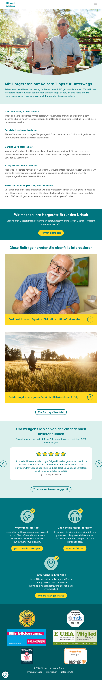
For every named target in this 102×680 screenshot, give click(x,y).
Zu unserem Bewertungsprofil (51, 489)
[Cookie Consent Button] (5, 675)
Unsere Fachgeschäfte (51, 595)
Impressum (51, 671)
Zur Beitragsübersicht (51, 412)
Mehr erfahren (75, 548)
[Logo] (10, 4)
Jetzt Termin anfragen (27, 548)
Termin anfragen (51, 232)
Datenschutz (66, 671)
